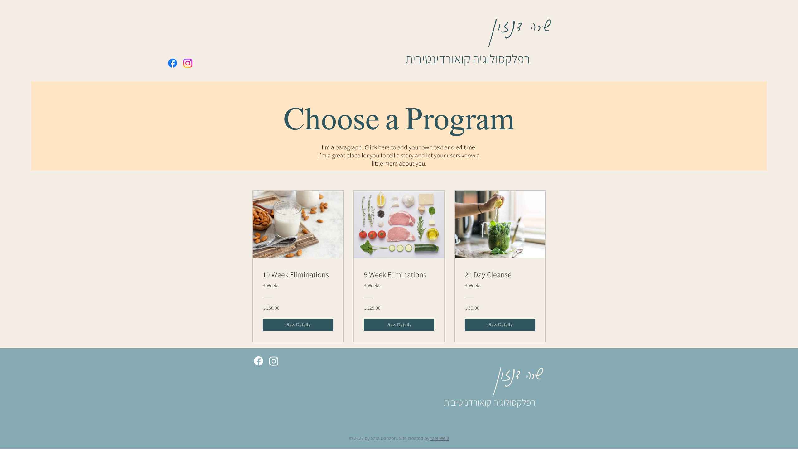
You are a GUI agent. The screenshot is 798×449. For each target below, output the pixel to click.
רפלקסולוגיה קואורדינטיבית (467, 59)
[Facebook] (172, 63)
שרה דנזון (522, 21)
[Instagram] (188, 63)
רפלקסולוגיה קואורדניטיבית (490, 402)
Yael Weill (439, 438)
